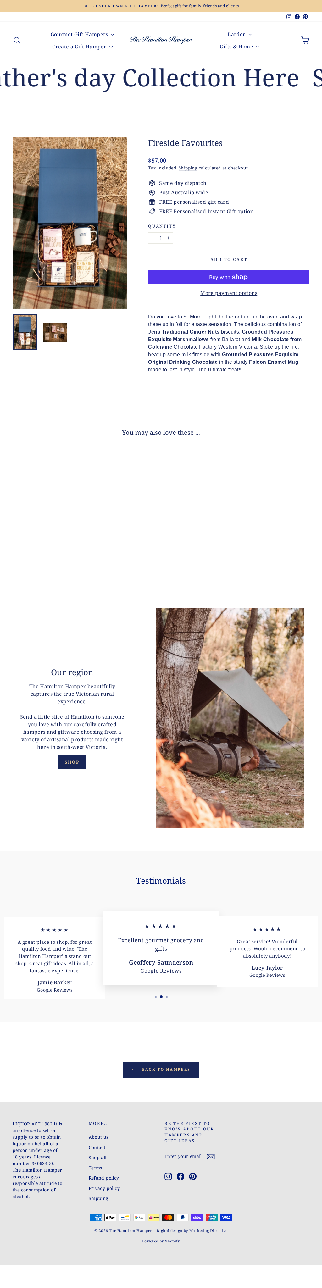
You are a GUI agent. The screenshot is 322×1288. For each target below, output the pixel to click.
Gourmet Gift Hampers (80, 34)
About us (98, 1137)
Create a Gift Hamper (80, 46)
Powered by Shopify (161, 1241)
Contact (97, 1147)
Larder (237, 34)
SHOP (72, 762)
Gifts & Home (237, 46)
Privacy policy (104, 1188)
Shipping (188, 168)
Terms (95, 1168)
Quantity (162, 226)
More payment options (228, 293)
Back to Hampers (165, 1069)
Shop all (98, 1157)
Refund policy (104, 1178)
